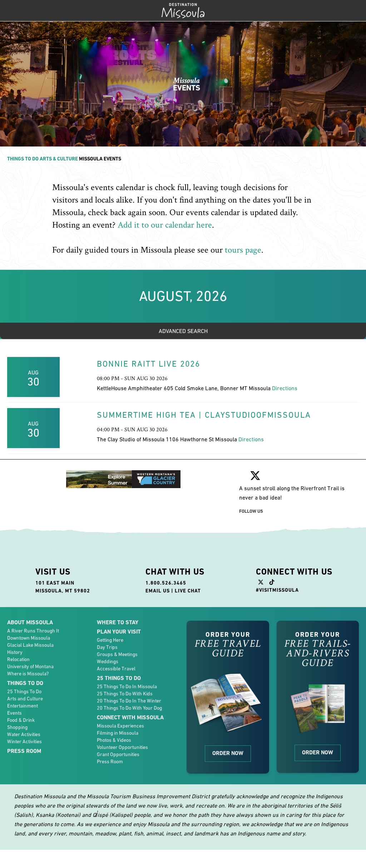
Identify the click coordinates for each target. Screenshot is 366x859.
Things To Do (23, 159)
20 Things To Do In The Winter (129, 701)
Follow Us (251, 511)
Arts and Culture (25, 698)
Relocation (18, 659)
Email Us (157, 591)
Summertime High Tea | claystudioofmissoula (204, 414)
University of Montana (30, 666)
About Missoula (30, 622)
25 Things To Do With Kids (125, 693)
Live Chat (188, 591)
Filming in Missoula (117, 733)
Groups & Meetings (117, 654)
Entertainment (22, 706)
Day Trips (107, 647)
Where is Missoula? (28, 673)
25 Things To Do (24, 691)
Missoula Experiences (120, 726)
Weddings (107, 661)
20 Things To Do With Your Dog (129, 708)
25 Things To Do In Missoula (127, 686)
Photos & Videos (114, 740)
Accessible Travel (116, 668)
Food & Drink (21, 720)
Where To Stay (117, 622)
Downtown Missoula (28, 638)
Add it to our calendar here (165, 225)
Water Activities (23, 734)
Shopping (17, 727)
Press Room (24, 751)
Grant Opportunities (118, 754)
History (15, 652)
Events (14, 713)
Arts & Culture (59, 159)
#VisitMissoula (277, 590)
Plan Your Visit (119, 631)
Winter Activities (24, 741)
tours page (243, 250)
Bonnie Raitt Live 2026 (148, 363)
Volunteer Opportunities (122, 747)
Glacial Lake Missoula (30, 645)
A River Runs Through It (33, 631)
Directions (284, 388)
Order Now (227, 753)
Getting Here (110, 640)
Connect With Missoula (130, 717)
